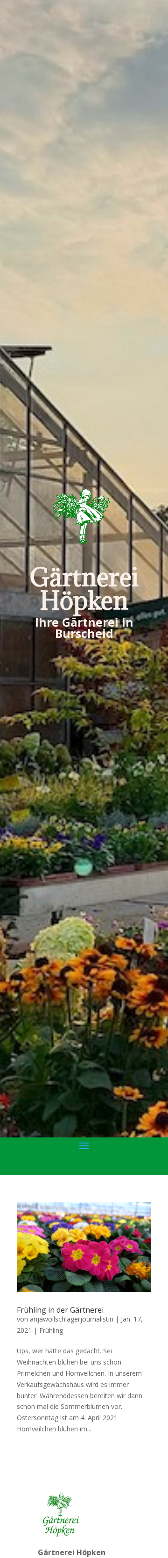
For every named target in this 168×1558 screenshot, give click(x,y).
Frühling (51, 1330)
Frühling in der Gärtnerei (60, 1310)
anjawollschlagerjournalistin (71, 1319)
